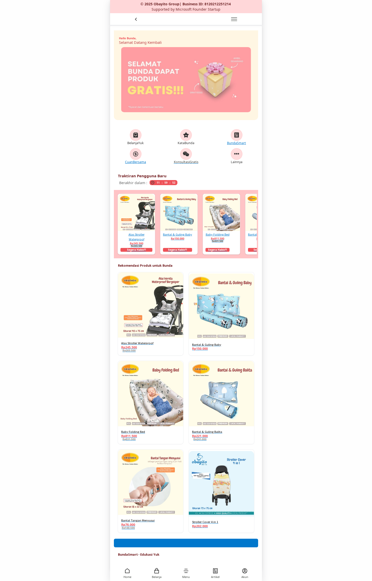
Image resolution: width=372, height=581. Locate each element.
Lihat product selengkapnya (186, 542)
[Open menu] (234, 19)
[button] (186, 571)
